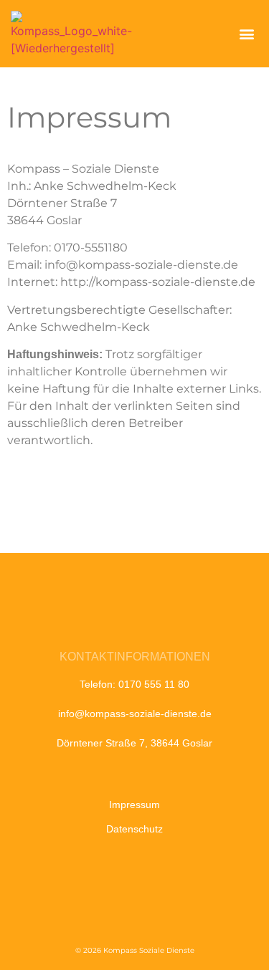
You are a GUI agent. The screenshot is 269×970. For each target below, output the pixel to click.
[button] (246, 34)
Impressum (134, 804)
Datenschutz (134, 829)
